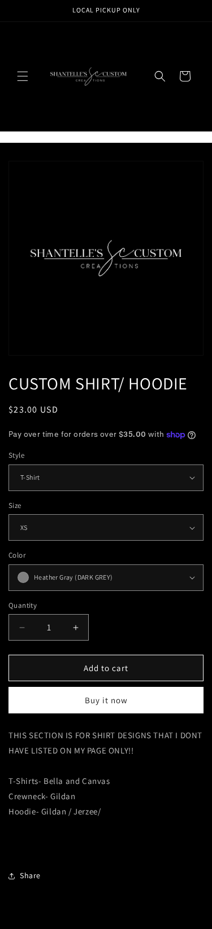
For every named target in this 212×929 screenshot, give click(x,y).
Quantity (22, 605)
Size (14, 505)
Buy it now (106, 700)
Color (16, 555)
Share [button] (30, 875)
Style (16, 455)
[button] (22, 76)
